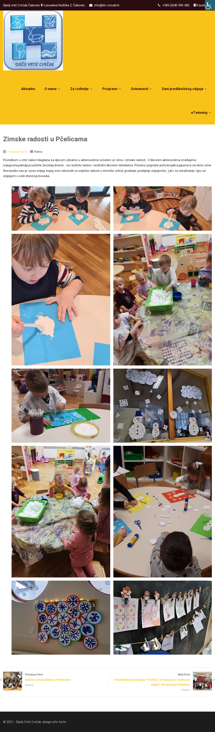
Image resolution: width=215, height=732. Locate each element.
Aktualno (28, 89)
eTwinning (199, 113)
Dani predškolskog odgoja (182, 89)
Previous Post (48, 677)
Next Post (152, 679)
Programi (109, 89)
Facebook (203, 5)
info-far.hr (59, 722)
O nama (50, 89)
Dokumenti (139, 89)
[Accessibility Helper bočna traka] (210, 5)
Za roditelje (79, 89)
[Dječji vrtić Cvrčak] (33, 40)
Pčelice (38, 151)
